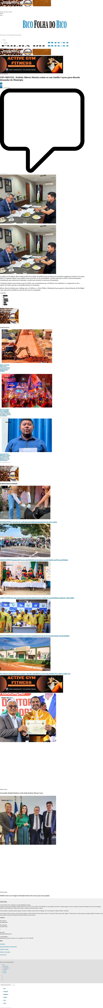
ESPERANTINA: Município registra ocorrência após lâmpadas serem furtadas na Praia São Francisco (5, 457)
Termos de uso (3, 954)
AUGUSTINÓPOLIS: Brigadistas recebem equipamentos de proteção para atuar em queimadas (34, 636)
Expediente (2, 944)
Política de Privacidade (5, 952)
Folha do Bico (7, 87)
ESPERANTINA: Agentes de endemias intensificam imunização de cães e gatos (28, 522)
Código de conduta (4, 949)
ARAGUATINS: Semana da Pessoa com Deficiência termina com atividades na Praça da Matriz (34, 560)
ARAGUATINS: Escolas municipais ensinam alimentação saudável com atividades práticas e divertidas (37, 598)
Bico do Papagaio (4, 74)
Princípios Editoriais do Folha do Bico (8, 946)
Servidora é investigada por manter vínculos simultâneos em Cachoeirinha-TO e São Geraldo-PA (35, 674)
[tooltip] (5, 295)
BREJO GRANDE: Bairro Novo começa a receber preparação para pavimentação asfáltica (5, 368)
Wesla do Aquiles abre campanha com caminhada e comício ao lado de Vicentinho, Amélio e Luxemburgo (5, 412)
